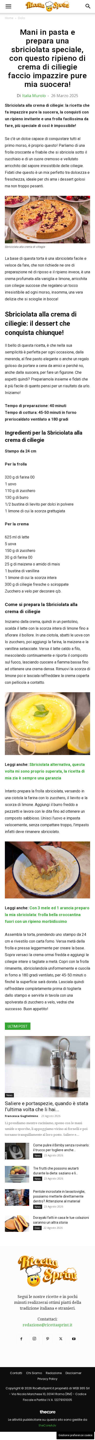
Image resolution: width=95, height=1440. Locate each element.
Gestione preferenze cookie (75, 1435)
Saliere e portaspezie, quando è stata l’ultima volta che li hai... (46, 1106)
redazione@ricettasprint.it (47, 1325)
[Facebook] (21, 1339)
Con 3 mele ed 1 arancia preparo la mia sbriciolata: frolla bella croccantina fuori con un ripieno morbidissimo (47, 915)
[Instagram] (34, 1339)
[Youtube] (74, 1339)
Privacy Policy (47, 1379)
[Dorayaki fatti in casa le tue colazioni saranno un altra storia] (17, 1223)
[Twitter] (61, 1339)
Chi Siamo (34, 1373)
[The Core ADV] (47, 1414)
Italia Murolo (34, 95)
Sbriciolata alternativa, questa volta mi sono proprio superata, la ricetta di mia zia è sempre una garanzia (45, 771)
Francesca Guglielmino (21, 1116)
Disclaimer (73, 1373)
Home (9, 18)
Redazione (54, 1373)
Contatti (16, 1373)
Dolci (21, 18)
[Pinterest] (47, 1339)
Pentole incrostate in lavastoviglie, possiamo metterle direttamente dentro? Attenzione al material (59, 1196)
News (9, 1095)
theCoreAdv (47, 1425)
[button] (8, 6)
